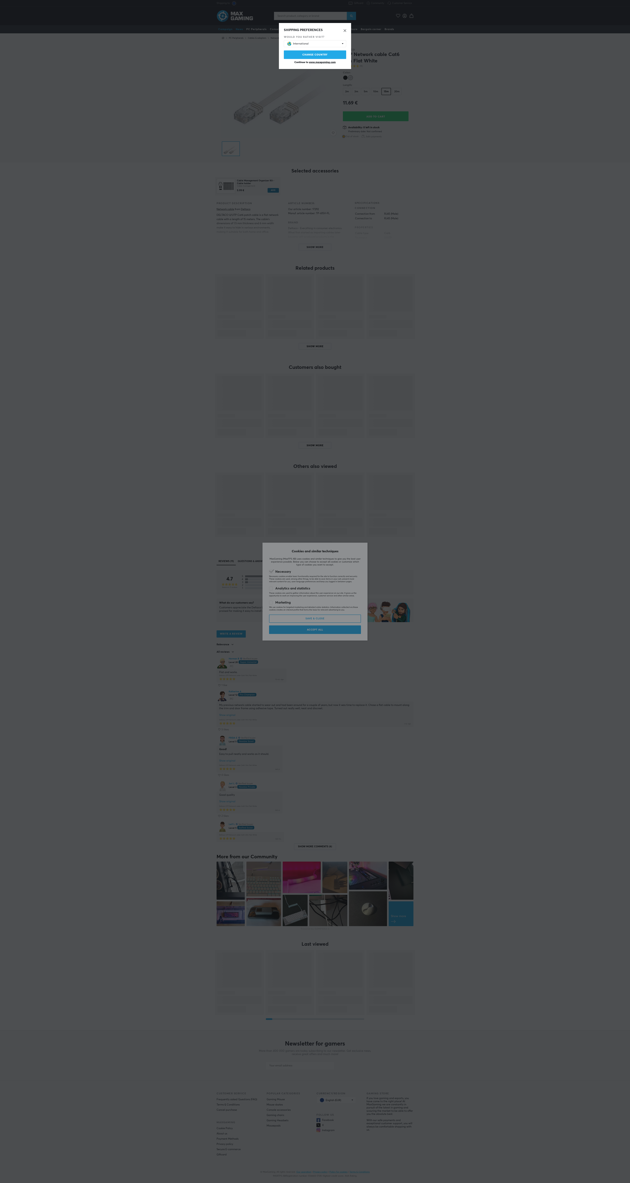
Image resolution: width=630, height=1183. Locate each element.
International (301, 43)
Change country (315, 55)
